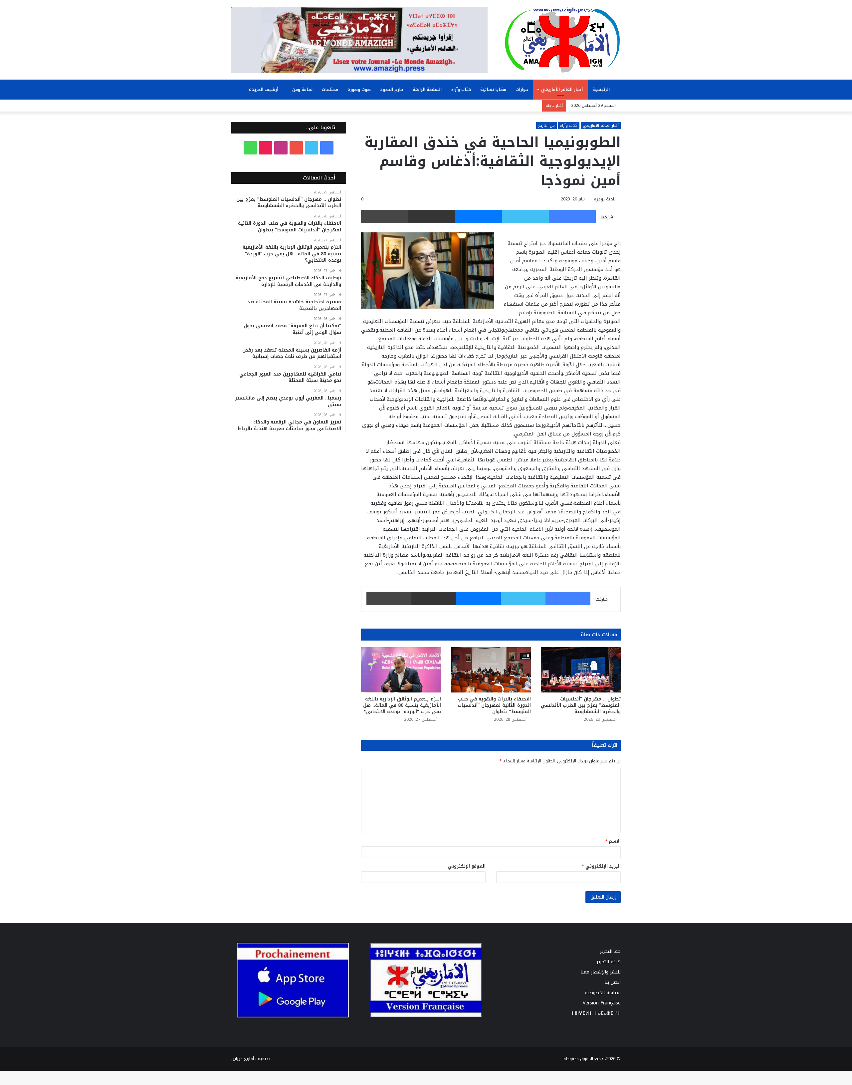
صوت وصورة (359, 89)
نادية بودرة (605, 199)
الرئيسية (601, 89)
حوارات (522, 89)
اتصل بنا (612, 982)
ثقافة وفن (302, 89)
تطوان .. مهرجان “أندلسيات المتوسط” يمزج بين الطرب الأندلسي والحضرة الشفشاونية (581, 705)
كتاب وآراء (461, 89)
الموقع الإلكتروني (467, 866)
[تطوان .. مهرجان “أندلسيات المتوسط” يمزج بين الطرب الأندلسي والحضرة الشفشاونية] (581, 669)
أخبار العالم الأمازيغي (562, 89)
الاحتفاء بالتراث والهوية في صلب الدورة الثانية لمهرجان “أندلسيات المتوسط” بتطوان (494, 705)
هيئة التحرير (609, 961)
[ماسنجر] (478, 216)
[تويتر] (525, 216)
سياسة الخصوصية (603, 992)
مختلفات (330, 89)
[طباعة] (384, 216)
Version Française (602, 1003)
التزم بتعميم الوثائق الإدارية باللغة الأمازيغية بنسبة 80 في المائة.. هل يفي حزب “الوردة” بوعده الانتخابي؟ (402, 705)
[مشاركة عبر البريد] (431, 216)
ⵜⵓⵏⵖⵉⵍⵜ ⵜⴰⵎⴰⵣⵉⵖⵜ (596, 1013)
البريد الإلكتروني (601, 866)
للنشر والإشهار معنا (600, 972)
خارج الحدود (391, 89)
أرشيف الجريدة (264, 89)
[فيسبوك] (572, 216)
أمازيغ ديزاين (242, 1058)
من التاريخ (546, 125)
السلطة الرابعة (427, 89)
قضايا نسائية (493, 89)
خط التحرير (610, 951)
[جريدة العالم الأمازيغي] (562, 40)
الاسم (613, 841)
